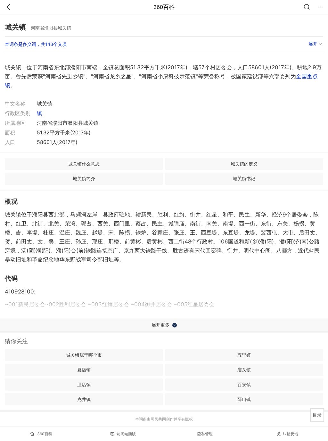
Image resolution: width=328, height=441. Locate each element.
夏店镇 (84, 369)
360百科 (164, 7)
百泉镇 (244, 384)
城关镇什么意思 (84, 163)
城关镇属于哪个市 (84, 355)
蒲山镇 (244, 399)
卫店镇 (84, 384)
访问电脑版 (126, 433)
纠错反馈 (290, 433)
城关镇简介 (84, 178)
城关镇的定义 (244, 163)
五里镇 (244, 355)
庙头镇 (244, 369)
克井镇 (84, 399)
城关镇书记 (244, 178)
